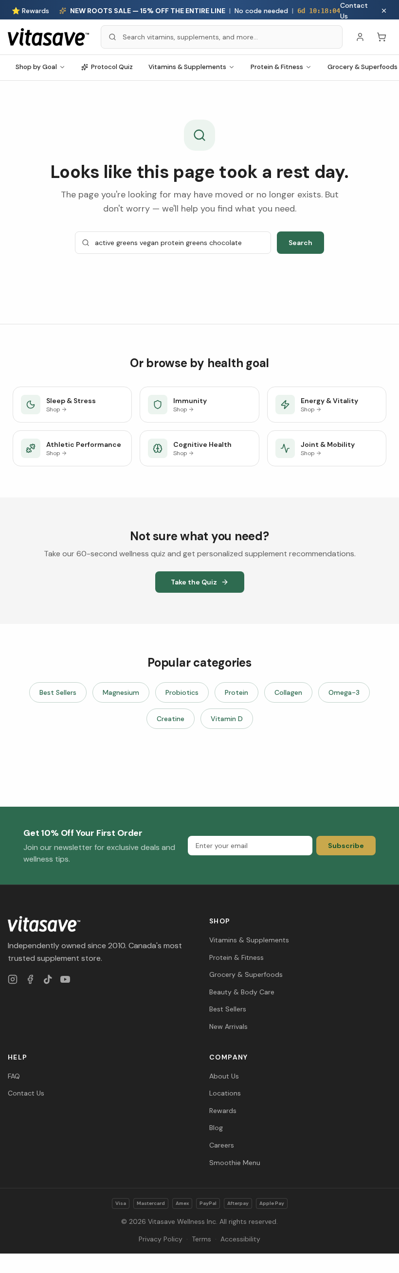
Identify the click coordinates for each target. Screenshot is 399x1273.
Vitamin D (227, 718)
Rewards (222, 1110)
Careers (221, 1145)
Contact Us (354, 10)
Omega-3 (344, 692)
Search (300, 242)
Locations (225, 1093)
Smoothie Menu (234, 1162)
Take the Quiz (194, 582)
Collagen (288, 692)
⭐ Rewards (30, 10)
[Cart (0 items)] (381, 37)
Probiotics (182, 692)
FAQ (14, 1076)
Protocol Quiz (112, 67)
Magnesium (121, 692)
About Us (224, 1076)
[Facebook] (30, 979)
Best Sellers (57, 692)
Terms (201, 1239)
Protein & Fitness (277, 67)
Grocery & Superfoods (246, 974)
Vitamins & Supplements (187, 67)
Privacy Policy (160, 1239)
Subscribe (346, 845)
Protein (236, 692)
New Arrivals (228, 1026)
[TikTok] (48, 979)
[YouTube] (65, 979)
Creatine (170, 718)
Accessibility (240, 1239)
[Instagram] (13, 979)
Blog (216, 1127)
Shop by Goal (36, 67)
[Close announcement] (384, 10)
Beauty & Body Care (241, 992)
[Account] (360, 37)
